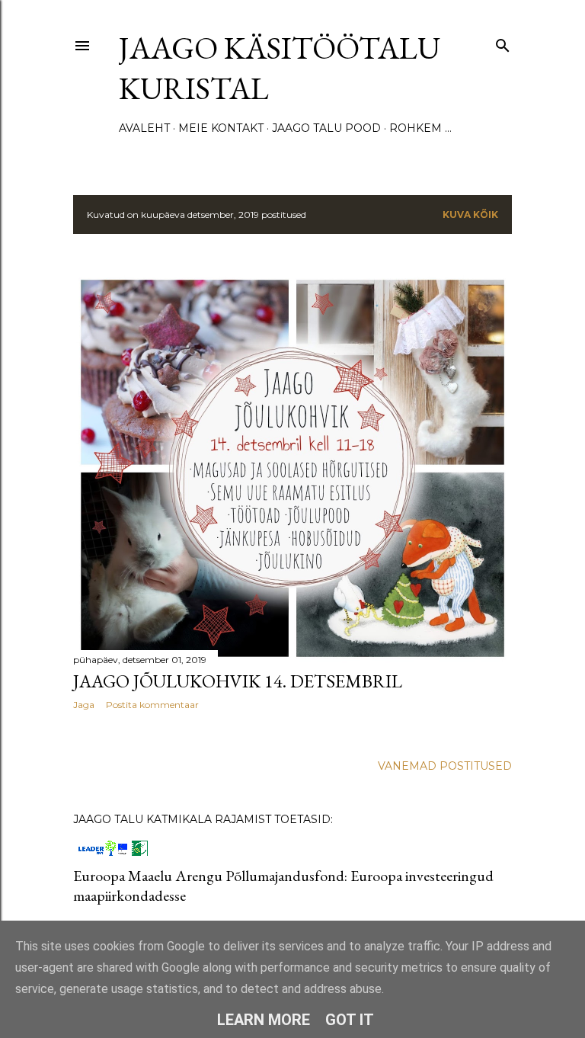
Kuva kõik (470, 214)
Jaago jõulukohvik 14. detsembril (237, 681)
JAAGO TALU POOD (326, 128)
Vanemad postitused (445, 766)
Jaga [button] (83, 704)
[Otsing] (503, 42)
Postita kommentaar (152, 704)
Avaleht (144, 128)
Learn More (263, 1020)
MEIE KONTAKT (221, 128)
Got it (349, 1020)
